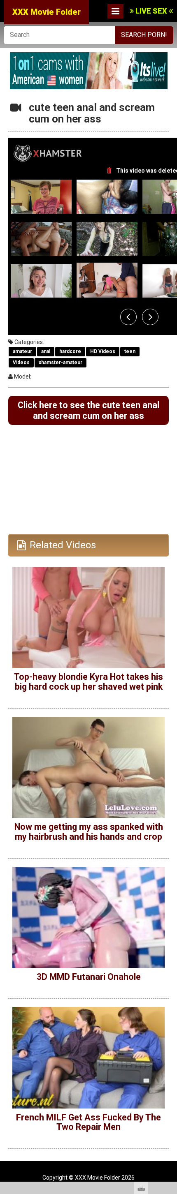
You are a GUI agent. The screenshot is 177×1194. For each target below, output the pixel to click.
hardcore (70, 351)
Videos (21, 362)
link (170, 1065)
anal (45, 351)
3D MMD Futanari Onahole (89, 977)
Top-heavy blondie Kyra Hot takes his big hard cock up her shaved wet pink (88, 682)
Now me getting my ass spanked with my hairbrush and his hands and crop (88, 832)
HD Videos (102, 351)
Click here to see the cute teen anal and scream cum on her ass (88, 410)
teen (129, 351)
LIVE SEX (151, 11)
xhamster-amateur (60, 362)
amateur (22, 351)
